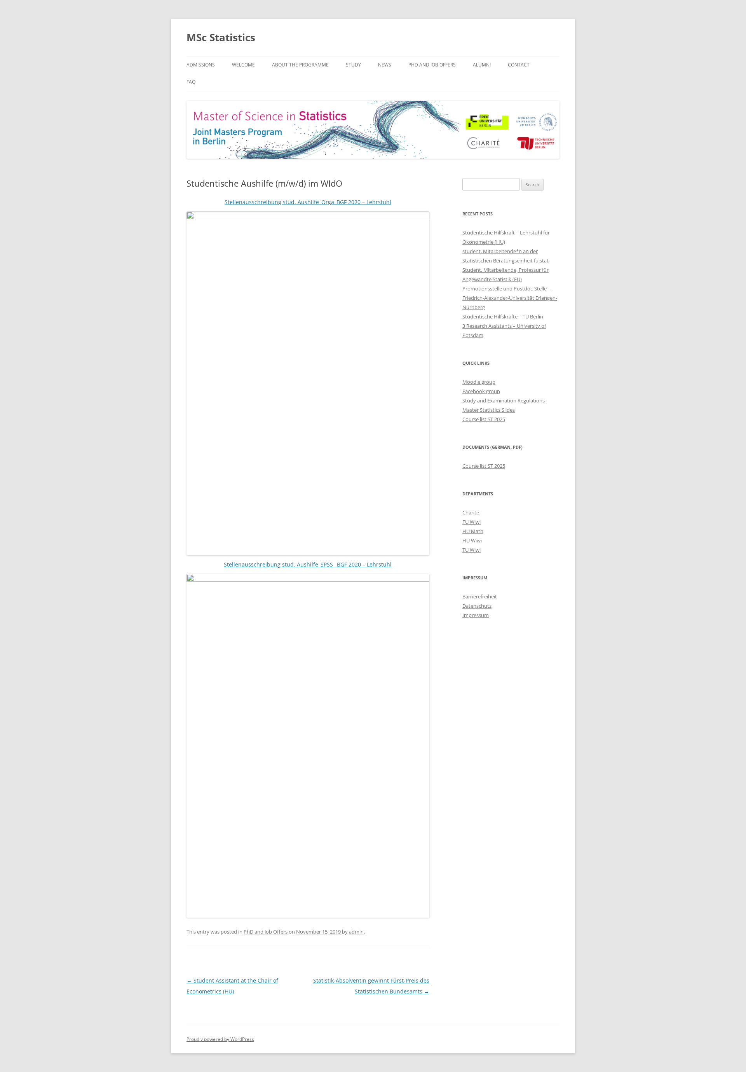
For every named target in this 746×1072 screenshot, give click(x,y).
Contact (519, 64)
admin (356, 931)
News (384, 64)
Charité (470, 512)
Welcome (243, 64)
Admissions (200, 64)
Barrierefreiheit (479, 596)
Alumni (482, 64)
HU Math (472, 531)
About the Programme (300, 64)
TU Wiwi (471, 549)
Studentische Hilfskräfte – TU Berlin (502, 316)
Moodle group (478, 381)
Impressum (475, 615)
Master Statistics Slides (488, 409)
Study (353, 64)
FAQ (190, 82)
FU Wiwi (471, 521)
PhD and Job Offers (432, 64)
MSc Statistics (220, 37)
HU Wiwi (472, 540)
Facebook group (481, 391)
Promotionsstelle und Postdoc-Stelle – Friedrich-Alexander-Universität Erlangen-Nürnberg (509, 298)
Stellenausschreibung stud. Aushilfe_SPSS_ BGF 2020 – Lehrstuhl (308, 564)
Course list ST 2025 (483, 419)
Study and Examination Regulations (503, 400)
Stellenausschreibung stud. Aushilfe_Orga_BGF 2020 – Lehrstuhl (308, 202)
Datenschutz (477, 605)
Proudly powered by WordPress (220, 1039)
